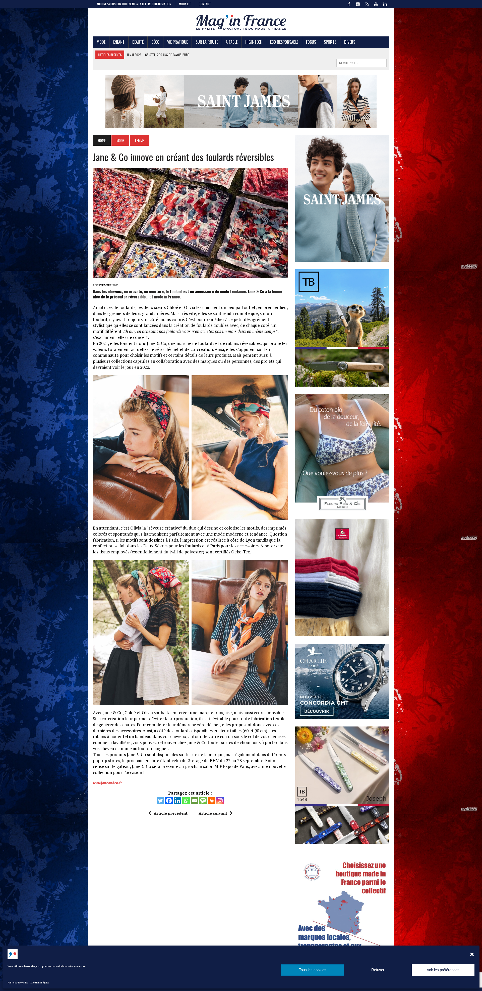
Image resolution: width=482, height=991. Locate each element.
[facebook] (349, 4)
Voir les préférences (443, 970)
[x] (367, 4)
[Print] (211, 800)
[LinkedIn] (385, 4)
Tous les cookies (312, 970)
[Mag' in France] (241, 22)
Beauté (138, 42)
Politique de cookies (18, 982)
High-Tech (253, 42)
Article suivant (213, 813)
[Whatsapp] (186, 800)
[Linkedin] (177, 800)
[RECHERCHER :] (361, 62)
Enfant (119, 42)
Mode (101, 42)
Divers (349, 42)
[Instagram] (220, 800)
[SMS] (203, 800)
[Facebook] (169, 800)
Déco (155, 42)
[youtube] (376, 4)
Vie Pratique (177, 42)
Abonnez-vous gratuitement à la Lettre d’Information (134, 4)
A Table (231, 42)
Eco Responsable (284, 42)
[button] (471, 954)
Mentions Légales (39, 982)
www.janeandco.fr (107, 782)
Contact (205, 4)
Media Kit (185, 4)
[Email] (194, 800)
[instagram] (358, 4)
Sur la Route (207, 42)
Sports (330, 42)
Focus (311, 42)
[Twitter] (160, 800)
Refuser (377, 970)
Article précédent (171, 813)
